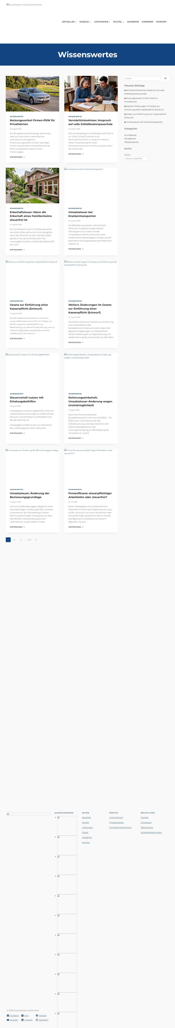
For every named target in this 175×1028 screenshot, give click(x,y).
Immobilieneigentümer (120, 827)
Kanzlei (85, 822)
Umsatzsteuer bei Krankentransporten (144, 122)
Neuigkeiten (130, 138)
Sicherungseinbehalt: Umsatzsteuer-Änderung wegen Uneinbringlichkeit (90, 401)
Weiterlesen (17, 157)
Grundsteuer (130, 135)
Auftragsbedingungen (151, 832)
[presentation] (32, 93)
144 (29, 540)
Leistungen (87, 827)
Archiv (127, 155)
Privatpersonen (116, 822)
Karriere (147, 22)
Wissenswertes (16, 116)
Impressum (146, 822)
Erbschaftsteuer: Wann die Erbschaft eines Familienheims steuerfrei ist (31, 216)
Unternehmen (116, 817)
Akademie (133, 22)
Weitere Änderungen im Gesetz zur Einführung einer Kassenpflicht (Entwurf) (89, 308)
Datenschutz (147, 827)
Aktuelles (86, 817)
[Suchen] (165, 78)
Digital (85, 832)
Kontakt (161, 22)
